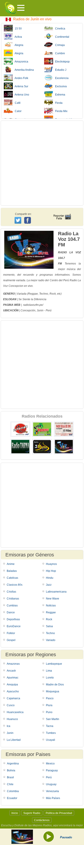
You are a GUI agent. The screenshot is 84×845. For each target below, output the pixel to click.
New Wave (52, 598)
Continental (61, 36)
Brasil (10, 777)
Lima (49, 670)
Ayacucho (13, 691)
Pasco (50, 698)
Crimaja (59, 45)
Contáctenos (42, 820)
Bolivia (11, 770)
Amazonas (13, 663)
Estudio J (59, 69)
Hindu (49, 577)
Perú (49, 310)
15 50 (17, 28)
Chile (10, 784)
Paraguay (52, 770)
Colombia (13, 791)
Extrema (59, 94)
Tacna (49, 726)
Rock (49, 619)
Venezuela (52, 791)
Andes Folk (20, 78)
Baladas (12, 570)
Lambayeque (54, 663)
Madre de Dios (55, 684)
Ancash (11, 670)
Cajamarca (13, 698)
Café (17, 102)
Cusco (11, 705)
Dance (11, 612)
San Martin (52, 719)
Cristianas (13, 598)
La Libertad (14, 739)
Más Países (53, 798)
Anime (11, 564)
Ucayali (50, 739)
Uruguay (51, 784)
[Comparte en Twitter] (18, 219)
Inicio (14, 813)
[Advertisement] (42, 163)
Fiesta (57, 102)
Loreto (50, 677)
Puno (49, 712)
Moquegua (52, 691)
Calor (17, 111)
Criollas (11, 591)
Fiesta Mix (60, 111)
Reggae (51, 612)
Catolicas (12, 577)
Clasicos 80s (14, 584)
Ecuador (12, 798)
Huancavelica (15, 712)
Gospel (11, 640)
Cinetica (59, 28)
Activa (17, 36)
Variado (50, 640)
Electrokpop (61, 61)
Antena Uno (21, 94)
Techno (50, 633)
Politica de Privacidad (59, 813)
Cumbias (12, 605)
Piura (49, 705)
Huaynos (51, 564)
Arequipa (12, 684)
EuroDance (14, 626)
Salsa (49, 626)
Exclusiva (60, 86)
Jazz (49, 584)
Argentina (13, 763)
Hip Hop (51, 570)
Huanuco (12, 719)
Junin (40, 310)
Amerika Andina (23, 69)
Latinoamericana (56, 591)
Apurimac (12, 677)
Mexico (50, 763)
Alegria (18, 45)
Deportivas (13, 619)
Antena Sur (20, 86)
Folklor (11, 633)
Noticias (51, 605)
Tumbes (51, 733)
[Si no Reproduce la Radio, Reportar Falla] (62, 212)
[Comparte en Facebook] (28, 216)
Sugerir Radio (31, 813)
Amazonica (20, 61)
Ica (8, 726)
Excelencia (61, 78)
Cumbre (59, 53)
